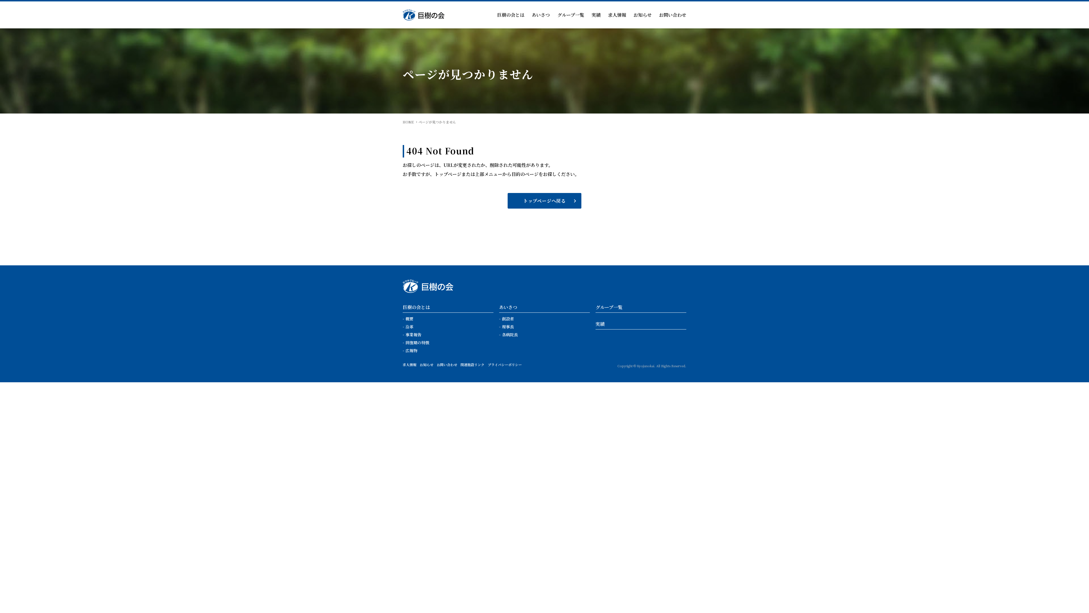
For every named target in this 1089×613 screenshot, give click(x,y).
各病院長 (510, 334)
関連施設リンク (472, 364)
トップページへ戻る (544, 201)
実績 (596, 15)
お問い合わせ (672, 15)
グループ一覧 (570, 15)
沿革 (409, 326)
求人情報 (617, 15)
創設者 (508, 319)
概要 (409, 319)
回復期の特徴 (417, 342)
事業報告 (413, 334)
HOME (408, 121)
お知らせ (643, 15)
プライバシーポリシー (505, 364)
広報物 (411, 350)
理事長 (508, 326)
